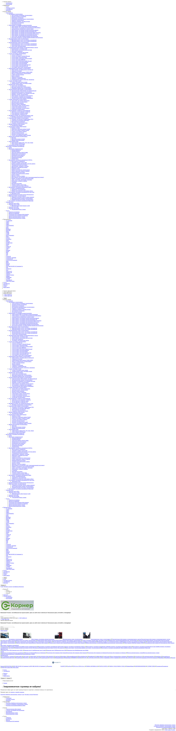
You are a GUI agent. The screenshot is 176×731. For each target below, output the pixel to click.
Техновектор (9, 279)
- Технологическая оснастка (18, 420)
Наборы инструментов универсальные (21, 169)
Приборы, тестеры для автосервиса (20, 94)
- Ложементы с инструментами (19, 477)
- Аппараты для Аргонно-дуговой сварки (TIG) (23, 407)
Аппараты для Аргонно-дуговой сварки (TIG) (22, 119)
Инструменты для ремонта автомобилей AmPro (20, 187)
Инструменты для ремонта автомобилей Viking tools (21, 200)
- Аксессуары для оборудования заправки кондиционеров (25, 324)
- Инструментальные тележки (19, 427)
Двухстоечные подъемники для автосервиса (22, 15)
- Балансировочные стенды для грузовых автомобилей (24, 333)
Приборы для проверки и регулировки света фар (23, 93)
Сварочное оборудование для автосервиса (19, 118)
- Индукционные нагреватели (19, 409)
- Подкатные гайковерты (17, 339)
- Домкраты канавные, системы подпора (21, 309)
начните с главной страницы (17, 692)
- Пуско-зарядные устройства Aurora (20, 401)
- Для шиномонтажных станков (19, 497)
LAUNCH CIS (9, 258)
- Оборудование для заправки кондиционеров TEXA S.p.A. (25, 321)
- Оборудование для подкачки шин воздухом (22, 338)
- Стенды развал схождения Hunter (20, 351)
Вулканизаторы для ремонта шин (19, 48)
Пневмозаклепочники (17, 157)
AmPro (7, 221)
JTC (7, 255)
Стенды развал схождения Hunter (19, 63)
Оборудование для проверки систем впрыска (22, 95)
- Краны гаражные (16, 364)
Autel (7, 226)
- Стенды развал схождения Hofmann (20, 350)
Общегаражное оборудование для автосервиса (20, 68)
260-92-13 (22, 618)
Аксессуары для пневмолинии (19, 85)
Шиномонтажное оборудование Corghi (21, 205)
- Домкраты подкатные (17, 359)
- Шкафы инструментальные (18, 428)
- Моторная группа (16, 481)
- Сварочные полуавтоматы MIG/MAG (21, 408)
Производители (7, 507)
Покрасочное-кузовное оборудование (17, 126)
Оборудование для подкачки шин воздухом (22, 49)
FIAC (7, 245)
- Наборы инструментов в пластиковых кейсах (22, 479)
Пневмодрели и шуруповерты (19, 153)
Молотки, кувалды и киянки (18, 176)
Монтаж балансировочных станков (17, 218)
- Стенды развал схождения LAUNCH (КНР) (22, 346)
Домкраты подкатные (17, 71)
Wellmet (8, 276)
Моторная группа (16, 193)
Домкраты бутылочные (17, 77)
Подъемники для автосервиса (16, 14)
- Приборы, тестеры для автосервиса (20, 382)
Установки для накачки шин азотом (20, 52)
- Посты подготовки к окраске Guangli (21, 418)
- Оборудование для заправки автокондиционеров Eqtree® (25, 318)
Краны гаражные (16, 75)
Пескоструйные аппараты (18, 103)
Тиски (10, 147)
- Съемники (14, 470)
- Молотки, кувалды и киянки (19, 464)
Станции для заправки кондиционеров (15, 710)
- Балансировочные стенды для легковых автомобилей (24, 331)
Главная (5, 683)
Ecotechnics (8, 239)
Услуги (7, 210)
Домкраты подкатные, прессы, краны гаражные (23, 197)
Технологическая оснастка (18, 132)
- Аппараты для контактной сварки (20, 410)
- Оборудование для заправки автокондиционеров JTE (24, 319)
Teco (7, 270)
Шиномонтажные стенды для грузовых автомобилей (24, 41)
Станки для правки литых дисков (19, 82)
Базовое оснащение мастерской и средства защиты (23, 163)
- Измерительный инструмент (19, 460)
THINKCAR (9, 272)
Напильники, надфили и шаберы (19, 181)
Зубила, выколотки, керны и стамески (20, 171)
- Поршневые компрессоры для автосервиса (22, 376)
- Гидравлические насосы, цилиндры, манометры (23, 367)
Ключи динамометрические (18, 188)
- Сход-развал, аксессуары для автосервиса (22, 355)
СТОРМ (8, 278)
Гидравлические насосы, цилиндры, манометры (23, 79)
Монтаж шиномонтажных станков (17, 216)
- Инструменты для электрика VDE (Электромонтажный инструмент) (28, 465)
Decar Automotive (10, 235)
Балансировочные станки (12, 714)
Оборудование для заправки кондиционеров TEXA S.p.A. (25, 33)
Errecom (8, 241)
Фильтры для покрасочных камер (19, 134)
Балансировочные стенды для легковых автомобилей (24, 43)
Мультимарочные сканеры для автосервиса (22, 92)
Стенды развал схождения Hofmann (20, 62)
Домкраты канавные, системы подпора (21, 21)
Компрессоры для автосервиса (16, 84)
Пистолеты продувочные (17, 156)
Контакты (8, 10)
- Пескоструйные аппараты (18, 391)
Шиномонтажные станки (12, 712)
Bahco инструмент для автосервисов (17, 195)
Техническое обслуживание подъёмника (18, 215)
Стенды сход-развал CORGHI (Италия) (21, 56)
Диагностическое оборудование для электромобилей (24, 90)
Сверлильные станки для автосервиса (20, 105)
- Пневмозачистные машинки (18, 443)
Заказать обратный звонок (9, 290)
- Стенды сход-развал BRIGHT (19, 347)
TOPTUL (8, 273)
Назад (5, 298)
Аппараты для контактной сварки (19, 122)
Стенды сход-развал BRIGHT (18, 59)
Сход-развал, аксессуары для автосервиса (21, 67)
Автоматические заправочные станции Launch (22, 28)
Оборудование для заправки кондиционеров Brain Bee (24, 35)
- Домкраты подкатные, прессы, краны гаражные (23, 485)
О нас (7, 6)
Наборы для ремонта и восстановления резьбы (22, 178)
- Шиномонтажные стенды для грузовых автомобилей (24, 329)
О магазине (8, 698)
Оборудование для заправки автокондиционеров (20, 25)
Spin (7, 267)
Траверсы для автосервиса (18, 20)
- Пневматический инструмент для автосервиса (23, 487)
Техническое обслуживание (12, 721)
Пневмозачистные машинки (18, 155)
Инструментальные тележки (18, 139)
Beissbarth (8, 229)
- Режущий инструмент (17, 471)
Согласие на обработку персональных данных (17, 704)
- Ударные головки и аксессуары (19, 472)
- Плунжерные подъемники (18, 310)
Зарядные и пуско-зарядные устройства (21, 111)
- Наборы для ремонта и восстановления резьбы (23, 466)
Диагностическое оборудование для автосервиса (20, 89)
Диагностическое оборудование (13, 709)
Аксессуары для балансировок (19, 46)
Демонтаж (8, 717)
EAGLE (8, 237)
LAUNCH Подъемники (11, 260)
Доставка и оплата (10, 7)
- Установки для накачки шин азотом (20, 340)
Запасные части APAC (14, 203)
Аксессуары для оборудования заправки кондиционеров (25, 36)
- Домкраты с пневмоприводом (19, 366)
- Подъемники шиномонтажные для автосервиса (23, 307)
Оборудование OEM (13, 141)
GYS (7, 249)
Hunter (7, 251)
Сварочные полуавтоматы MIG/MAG (20, 120)
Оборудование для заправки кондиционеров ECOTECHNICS (26, 27)
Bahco (7, 228)
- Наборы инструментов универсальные (21, 457)
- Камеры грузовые (16, 415)
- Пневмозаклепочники (17, 445)
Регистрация (9, 4)
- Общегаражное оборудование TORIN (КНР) (22, 360)
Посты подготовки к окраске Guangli (20, 130)
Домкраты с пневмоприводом (19, 78)
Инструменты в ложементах (18, 161)
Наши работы (6, 287)
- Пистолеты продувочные (18, 444)
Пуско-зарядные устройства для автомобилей (19, 110)
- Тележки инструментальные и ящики (21, 461)
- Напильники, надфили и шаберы (20, 469)
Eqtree (7, 240)
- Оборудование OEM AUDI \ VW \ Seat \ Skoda (23, 430)
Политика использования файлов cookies (15, 705)
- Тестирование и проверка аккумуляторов (21, 385)
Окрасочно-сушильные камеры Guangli (21, 129)
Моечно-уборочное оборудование (17, 124)
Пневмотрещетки (16, 151)
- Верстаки (14, 425)
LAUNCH (8, 256)
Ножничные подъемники (17, 17)
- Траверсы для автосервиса (18, 308)
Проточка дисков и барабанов (19, 104)
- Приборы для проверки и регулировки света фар (23, 381)
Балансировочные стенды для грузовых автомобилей (24, 45)
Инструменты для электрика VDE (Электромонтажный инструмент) (28, 177)
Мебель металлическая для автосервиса (18, 136)
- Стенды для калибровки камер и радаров (21, 423)
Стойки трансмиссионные (18, 74)
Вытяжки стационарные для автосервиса (21, 116)
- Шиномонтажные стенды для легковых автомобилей (24, 328)
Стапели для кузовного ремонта (19, 131)
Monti (7, 262)
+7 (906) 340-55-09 (7, 295)
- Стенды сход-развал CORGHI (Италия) (21, 344)
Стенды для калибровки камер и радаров (21, 135)
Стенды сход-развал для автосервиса (17, 53)
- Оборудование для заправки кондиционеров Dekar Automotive (26, 320)
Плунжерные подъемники (18, 22)
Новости (5, 284)
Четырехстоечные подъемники (19, 16)
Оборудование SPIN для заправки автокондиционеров (24, 26)
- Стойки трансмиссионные (18, 362)
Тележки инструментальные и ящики (20, 173)
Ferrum (7, 244)
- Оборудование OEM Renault (18, 432)
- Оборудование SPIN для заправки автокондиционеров (25, 314)
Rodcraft (8, 263)
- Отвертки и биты (16, 456)
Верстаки (14, 137)
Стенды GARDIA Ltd (17, 54)
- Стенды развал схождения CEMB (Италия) (22, 349)
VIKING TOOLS (10, 275)
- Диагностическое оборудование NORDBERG (23, 386)
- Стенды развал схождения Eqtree (20, 345)
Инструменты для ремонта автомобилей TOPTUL (20, 160)
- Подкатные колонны (17, 312)
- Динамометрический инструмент (20, 453)
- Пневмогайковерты (16, 438)
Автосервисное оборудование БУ (16, 145)
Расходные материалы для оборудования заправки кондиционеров (27, 37)
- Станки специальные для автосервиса (21, 396)
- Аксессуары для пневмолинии (19, 373)
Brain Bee (8, 230)
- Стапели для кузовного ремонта (19, 419)
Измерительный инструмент (18, 172)
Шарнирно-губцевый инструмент (19, 167)
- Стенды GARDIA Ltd (17, 342)
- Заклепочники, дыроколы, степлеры (20, 454)
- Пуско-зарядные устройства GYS (20, 402)
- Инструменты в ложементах (18, 449)
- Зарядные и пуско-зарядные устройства (21, 399)
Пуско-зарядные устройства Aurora (20, 113)
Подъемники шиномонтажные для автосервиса (23, 19)
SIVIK (7, 265)
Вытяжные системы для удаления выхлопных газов (21, 115)
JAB (7, 254)
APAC (7, 223)
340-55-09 (5, 619)
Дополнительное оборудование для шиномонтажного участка (23, 47)
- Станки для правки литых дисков (20, 370)
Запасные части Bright (14, 208)
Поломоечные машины (17, 125)
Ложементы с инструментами (19, 189)
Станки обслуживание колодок (19, 106)
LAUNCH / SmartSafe (11, 257)
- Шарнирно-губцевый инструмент (20, 455)
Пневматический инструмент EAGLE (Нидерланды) (21, 194)
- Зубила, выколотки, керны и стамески (21, 459)
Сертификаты (9, 9)
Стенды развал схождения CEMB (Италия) (22, 61)
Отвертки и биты (16, 168)
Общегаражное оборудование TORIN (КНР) (22, 72)
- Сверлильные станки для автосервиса (21, 393)
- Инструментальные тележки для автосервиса (22, 486)
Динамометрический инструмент (19, 164)
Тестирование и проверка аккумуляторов (21, 96)
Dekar (7, 236)
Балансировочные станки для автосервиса (19, 42)
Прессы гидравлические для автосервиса (21, 73)
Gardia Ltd (8, 246)
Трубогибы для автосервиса (18, 109)
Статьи (5, 286)
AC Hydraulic (9, 220)
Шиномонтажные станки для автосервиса (18, 38)
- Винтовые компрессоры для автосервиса (21, 375)
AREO (7, 224)
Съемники (14, 182)
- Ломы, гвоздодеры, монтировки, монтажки (22, 467)
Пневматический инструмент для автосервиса (22, 199)
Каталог (4, 629)
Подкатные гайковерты (17, 51)
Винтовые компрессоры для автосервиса (21, 87)
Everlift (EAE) (9, 242)
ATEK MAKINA (10, 225)
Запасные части (9, 202)
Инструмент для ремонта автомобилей (15, 146)
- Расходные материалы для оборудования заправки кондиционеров (27, 325)
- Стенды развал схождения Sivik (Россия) (21, 352)
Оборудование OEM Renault (18, 143)
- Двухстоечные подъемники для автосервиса (22, 303)
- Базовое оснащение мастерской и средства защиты (24, 451)
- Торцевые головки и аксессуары (19, 450)
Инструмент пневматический (16, 148)
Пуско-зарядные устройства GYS (19, 114)
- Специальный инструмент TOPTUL (20, 474)
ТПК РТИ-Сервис (10, 281)
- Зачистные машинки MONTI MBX (20, 440)
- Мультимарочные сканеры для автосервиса (22, 380)
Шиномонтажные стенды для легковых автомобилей (24, 40)
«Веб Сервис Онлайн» (170, 729)
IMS (7, 252)
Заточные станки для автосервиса (19, 101)
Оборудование (9, 12)
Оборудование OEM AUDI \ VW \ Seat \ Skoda (22, 142)
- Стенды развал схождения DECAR (20, 354)
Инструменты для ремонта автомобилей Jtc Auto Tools (21, 192)
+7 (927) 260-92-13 (7, 294)
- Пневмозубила (15, 446)
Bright (7, 231)
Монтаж (8, 720)
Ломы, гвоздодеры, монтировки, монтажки (22, 179)
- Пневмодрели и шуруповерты (19, 441)
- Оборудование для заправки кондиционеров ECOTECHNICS (26, 315)
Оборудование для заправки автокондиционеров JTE (24, 31)
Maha (7, 261)
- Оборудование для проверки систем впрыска (22, 383)
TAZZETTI (8, 268)
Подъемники (9, 711)
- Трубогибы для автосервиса (18, 397)
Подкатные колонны (16, 24)
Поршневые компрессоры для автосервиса (21, 88)
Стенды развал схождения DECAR (20, 66)
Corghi (7, 234)
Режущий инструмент (17, 183)
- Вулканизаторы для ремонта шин (20, 336)
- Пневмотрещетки (16, 439)
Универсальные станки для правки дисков (21, 83)
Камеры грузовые (16, 127)
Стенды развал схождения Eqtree (19, 57)
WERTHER (8, 277)
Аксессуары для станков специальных (20, 100)
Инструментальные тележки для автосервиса (22, 198)
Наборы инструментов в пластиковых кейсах (22, 190)
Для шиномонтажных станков (19, 209)
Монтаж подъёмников (14, 213)
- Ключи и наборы (16, 462)
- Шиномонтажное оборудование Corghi (21, 493)
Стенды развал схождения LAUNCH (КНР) (22, 58)
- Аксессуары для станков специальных (21, 388)
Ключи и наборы (15, 174)
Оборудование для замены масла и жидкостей (22, 69)
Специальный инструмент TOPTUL (20, 186)
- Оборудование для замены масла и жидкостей (23, 357)
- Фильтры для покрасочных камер (20, 422)
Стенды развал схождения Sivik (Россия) (21, 64)
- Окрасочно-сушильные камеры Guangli (21, 417)
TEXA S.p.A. (9, 271)
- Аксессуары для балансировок (19, 334)
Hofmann (8, 250)
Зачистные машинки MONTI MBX (20, 152)
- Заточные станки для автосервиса (20, 389)
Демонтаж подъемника (14, 211)
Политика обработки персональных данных (11, 694)
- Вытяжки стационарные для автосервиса (21, 404)
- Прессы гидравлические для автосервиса (21, 361)
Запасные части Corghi (14, 204)
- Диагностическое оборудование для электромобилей (24, 378)
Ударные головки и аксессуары (19, 184)
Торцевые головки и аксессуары (19, 162)
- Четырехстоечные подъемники (19, 304)
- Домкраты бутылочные (17, 365)
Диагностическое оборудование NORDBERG (22, 98)
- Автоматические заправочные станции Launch (23, 317)
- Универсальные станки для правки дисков (22, 371)
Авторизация (9, 3)
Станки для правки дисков (15, 80)
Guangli (8, 247)
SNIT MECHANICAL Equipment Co (14, 266)
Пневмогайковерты (16, 150)
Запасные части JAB (13, 207)
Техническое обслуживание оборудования (19, 214)
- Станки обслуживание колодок (19, 394)
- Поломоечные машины (17, 413)
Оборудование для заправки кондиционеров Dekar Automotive (26, 32)
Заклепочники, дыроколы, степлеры (20, 166)
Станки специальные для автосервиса (18, 99)
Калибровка (9, 718)
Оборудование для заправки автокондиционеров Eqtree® (25, 30)
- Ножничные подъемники (18, 305)
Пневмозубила (15, 158)
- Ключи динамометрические (18, 476)
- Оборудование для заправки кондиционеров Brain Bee (25, 323)
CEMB (7, 232)
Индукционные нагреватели (18, 121)
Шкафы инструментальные (18, 140)
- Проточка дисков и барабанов (19, 392)
